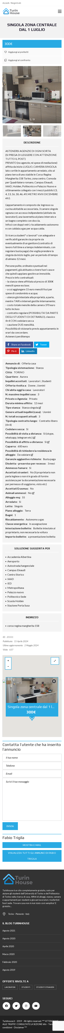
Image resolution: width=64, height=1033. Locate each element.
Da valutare (24, 454)
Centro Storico (15, 574)
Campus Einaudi (16, 570)
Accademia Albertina (19, 556)
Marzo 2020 (8, 954)
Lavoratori (10, 987)
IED (9, 583)
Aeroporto (13, 561)
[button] (56, 95)
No (30, 492)
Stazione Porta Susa (18, 605)
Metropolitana (15, 587)
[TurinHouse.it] (10, 11)
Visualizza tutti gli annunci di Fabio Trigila (32, 855)
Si (46, 441)
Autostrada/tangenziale (20, 565)
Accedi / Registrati (11, 3)
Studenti (25, 987)
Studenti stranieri (45, 987)
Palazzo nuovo (15, 592)
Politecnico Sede (16, 596)
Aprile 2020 (8, 946)
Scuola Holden (15, 601)
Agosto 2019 (8, 970)
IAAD (10, 578)
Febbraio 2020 (9, 962)
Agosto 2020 (8, 938)
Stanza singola (30, 407)
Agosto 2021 (8, 930)
